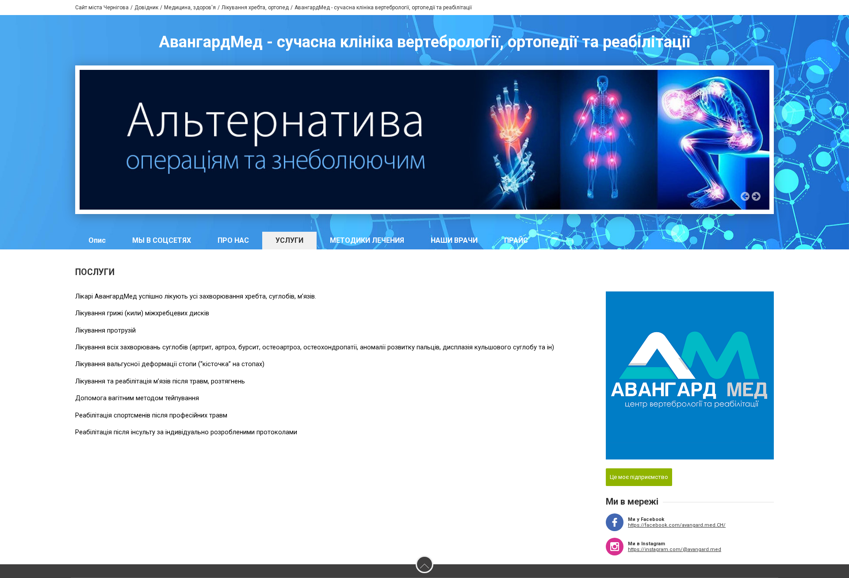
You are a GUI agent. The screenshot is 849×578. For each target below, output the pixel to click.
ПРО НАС (233, 240)
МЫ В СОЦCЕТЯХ (161, 240)
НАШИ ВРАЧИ (454, 240)
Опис (97, 240)
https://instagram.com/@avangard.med (674, 549)
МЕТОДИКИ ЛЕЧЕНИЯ (367, 240)
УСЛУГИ (289, 240)
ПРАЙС (516, 240)
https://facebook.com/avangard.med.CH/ (677, 525)
